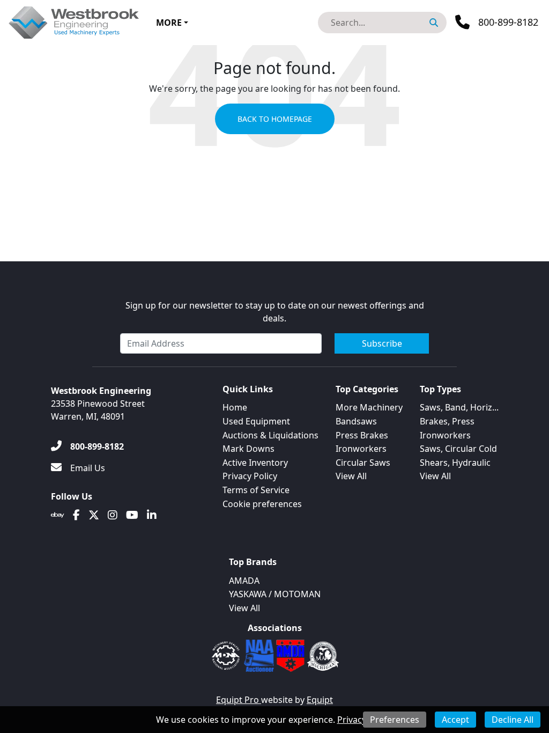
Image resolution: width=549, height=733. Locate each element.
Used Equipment (256, 421)
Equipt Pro (238, 700)
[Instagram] (112, 515)
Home (234, 407)
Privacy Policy (249, 476)
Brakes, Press (447, 421)
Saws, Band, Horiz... (459, 407)
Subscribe (382, 343)
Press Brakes (362, 435)
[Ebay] (57, 515)
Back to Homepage (275, 119)
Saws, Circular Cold (458, 449)
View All (351, 476)
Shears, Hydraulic (455, 462)
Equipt (320, 700)
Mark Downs (248, 449)
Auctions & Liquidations (270, 435)
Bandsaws (356, 421)
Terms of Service (256, 490)
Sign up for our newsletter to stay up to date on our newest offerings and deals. (274, 311)
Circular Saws (363, 462)
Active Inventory (255, 462)
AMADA (244, 581)
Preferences (394, 719)
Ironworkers (361, 449)
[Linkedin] (152, 515)
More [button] (169, 22)
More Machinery (369, 407)
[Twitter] (93, 515)
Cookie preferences (262, 504)
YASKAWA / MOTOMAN (275, 594)
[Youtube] (132, 515)
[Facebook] (76, 515)
